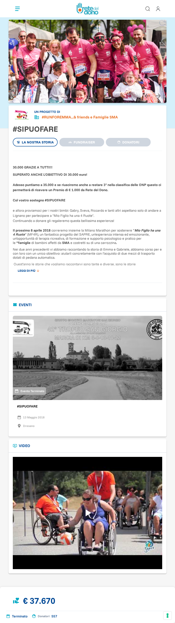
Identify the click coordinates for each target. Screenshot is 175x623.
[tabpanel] (87, 214)
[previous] (147, 96)
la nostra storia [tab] (38, 142)
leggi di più (26, 271)
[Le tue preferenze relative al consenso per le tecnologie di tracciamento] (167, 615)
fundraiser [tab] (84, 142)
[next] (158, 96)
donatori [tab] (130, 142)
